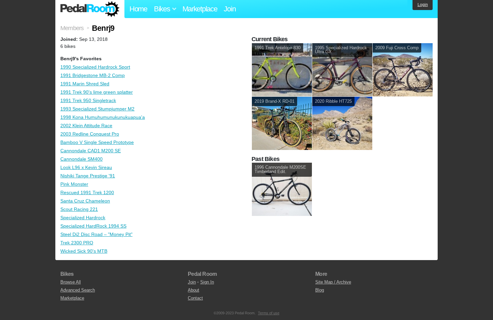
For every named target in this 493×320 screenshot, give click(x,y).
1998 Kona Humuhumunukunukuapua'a (102, 117)
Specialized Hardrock (82, 217)
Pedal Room (89, 9)
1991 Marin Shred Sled (84, 83)
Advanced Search (77, 290)
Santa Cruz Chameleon (85, 201)
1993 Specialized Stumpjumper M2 (97, 108)
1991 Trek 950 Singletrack (88, 100)
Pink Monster (74, 184)
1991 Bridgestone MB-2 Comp (92, 75)
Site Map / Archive (333, 282)
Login (423, 4)
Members (72, 28)
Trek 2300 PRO (76, 242)
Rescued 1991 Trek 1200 (87, 192)
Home (138, 9)
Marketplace (199, 9)
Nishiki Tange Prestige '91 (87, 175)
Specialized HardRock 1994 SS (93, 226)
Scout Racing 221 (79, 209)
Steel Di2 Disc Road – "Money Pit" (96, 234)
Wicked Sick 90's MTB (83, 251)
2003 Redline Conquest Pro (89, 134)
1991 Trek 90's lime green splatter (96, 92)
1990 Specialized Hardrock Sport (95, 67)
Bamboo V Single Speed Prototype (97, 142)
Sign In (207, 282)
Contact (195, 298)
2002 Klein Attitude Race (86, 125)
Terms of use (268, 313)
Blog (319, 290)
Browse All (70, 282)
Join (229, 9)
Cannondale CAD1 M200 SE (90, 150)
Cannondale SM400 (81, 159)
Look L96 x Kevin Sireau (86, 167)
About (193, 290)
